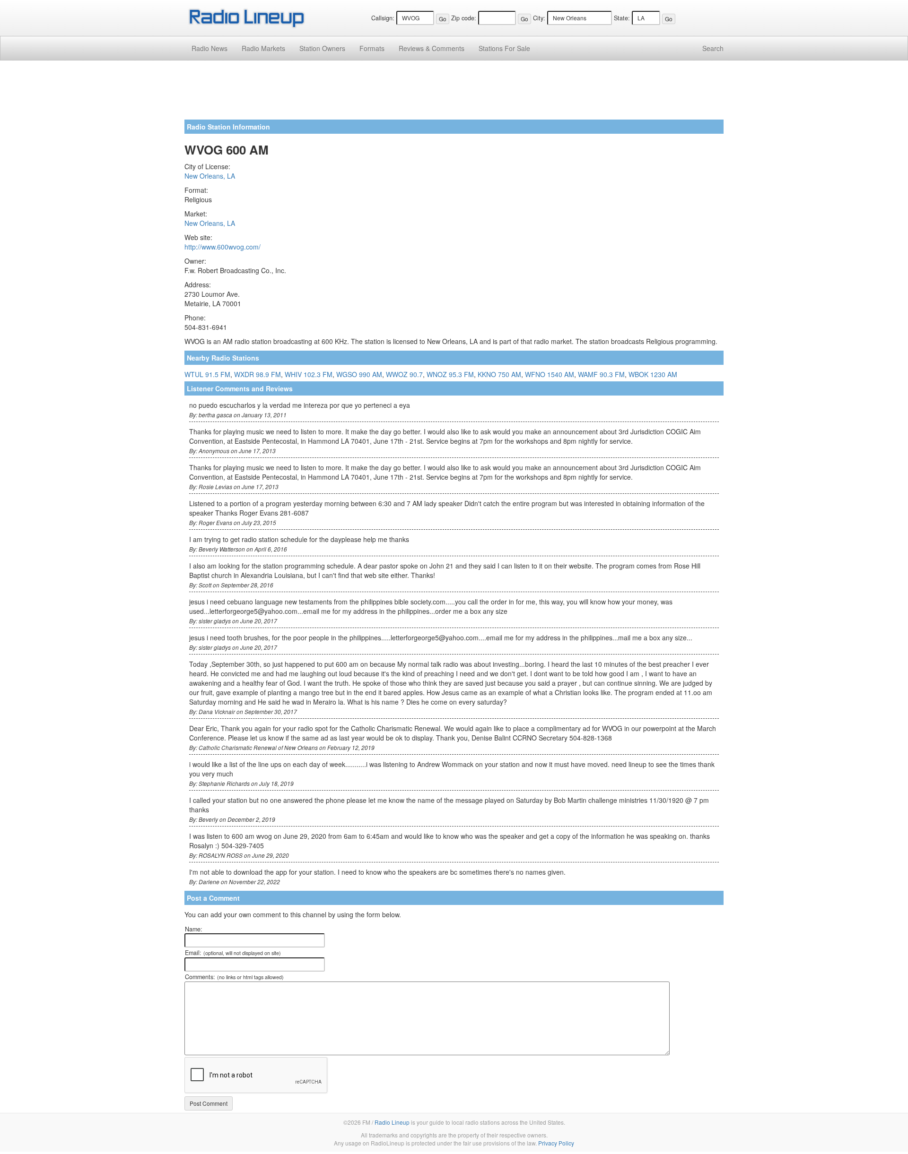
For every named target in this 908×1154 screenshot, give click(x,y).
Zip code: (463, 18)
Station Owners (322, 48)
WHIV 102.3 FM (308, 374)
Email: (233, 952)
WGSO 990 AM (359, 374)
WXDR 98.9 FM (257, 374)
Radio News (209, 48)
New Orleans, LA (209, 176)
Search (713, 48)
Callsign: (382, 18)
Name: (193, 929)
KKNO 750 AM (499, 374)
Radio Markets (263, 48)
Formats (371, 48)
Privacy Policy (556, 1143)
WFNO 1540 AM (549, 374)
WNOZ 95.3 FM (450, 374)
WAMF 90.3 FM (601, 374)
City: (539, 18)
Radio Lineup (392, 1122)
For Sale (504, 48)
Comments (431, 48)
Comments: (234, 977)
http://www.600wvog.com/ (222, 246)
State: (622, 18)
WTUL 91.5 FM (207, 374)
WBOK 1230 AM (653, 374)
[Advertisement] (454, 93)
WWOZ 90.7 (404, 374)
